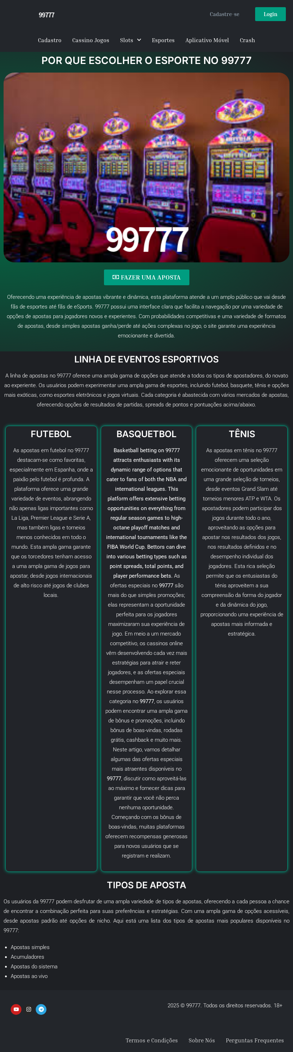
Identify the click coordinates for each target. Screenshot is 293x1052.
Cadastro (49, 40)
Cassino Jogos (90, 40)
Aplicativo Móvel (207, 40)
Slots (126, 40)
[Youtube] (16, 1009)
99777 (270, 450)
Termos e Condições (152, 1040)
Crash (247, 40)
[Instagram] (28, 1009)
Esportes (163, 40)
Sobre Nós (202, 1040)
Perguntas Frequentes (255, 1040)
